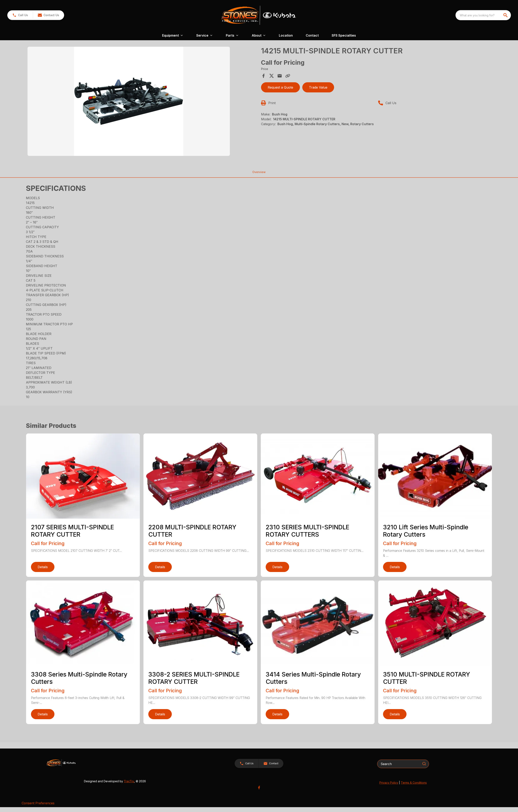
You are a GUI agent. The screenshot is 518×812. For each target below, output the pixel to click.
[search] (506, 15)
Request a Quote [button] (280, 87)
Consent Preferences (38, 803)
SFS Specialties (344, 35)
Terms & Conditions (414, 782)
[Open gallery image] (129, 101)
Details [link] (43, 567)
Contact (312, 35)
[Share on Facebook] (263, 75)
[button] (20, 15)
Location (286, 35)
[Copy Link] (287, 75)
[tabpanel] (142, 102)
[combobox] (483, 15)
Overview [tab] (259, 172)
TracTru (129, 781)
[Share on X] (271, 75)
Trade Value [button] (318, 87)
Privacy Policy (388, 782)
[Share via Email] (279, 75)
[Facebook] (259, 787)
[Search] (424, 764)
